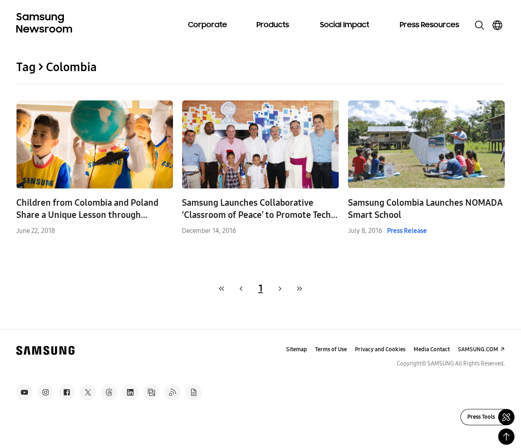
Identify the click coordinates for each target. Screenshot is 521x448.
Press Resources (429, 25)
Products (272, 25)
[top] (506, 436)
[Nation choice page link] (497, 25)
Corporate (207, 25)
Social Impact (344, 25)
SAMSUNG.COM (478, 349)
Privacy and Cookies (380, 349)
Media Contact (432, 349)
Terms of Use (331, 349)
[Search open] (479, 25)
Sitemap (296, 349)
